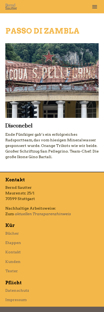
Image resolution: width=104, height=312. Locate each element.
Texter (11, 271)
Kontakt (13, 252)
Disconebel (19, 126)
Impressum (16, 300)
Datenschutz (17, 290)
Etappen (13, 243)
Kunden (13, 261)
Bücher (12, 233)
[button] (95, 7)
